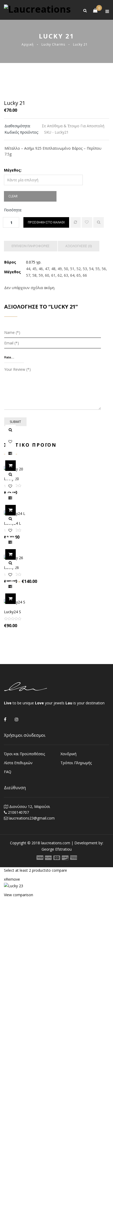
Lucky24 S (12, 611)
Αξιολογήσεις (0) (78, 246)
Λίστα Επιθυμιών (18, 762)
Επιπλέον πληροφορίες (31, 246)
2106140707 (18, 812)
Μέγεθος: (13, 170)
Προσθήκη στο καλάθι (46, 222)
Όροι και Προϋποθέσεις (24, 753)
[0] (92, 10)
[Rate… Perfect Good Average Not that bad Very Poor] (14, 357)
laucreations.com (55, 842)
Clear (13, 196)
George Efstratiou (57, 849)
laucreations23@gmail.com (32, 818)
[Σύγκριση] (75, 222)
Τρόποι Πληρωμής (76, 762)
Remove (12, 879)
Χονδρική (68, 753)
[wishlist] (87, 222)
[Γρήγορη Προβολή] (98, 222)
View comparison (18, 894)
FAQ (7, 771)
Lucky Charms (53, 44)
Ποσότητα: (13, 209)
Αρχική (28, 44)
